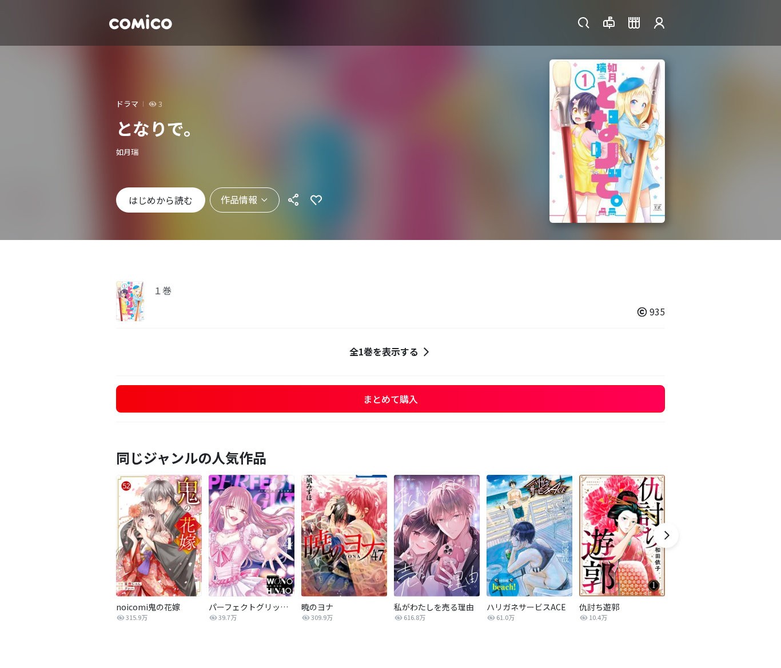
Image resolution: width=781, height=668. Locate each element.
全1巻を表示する (384, 351)
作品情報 (239, 199)
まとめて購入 (390, 399)
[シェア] (293, 200)
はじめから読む (161, 200)
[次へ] (666, 535)
